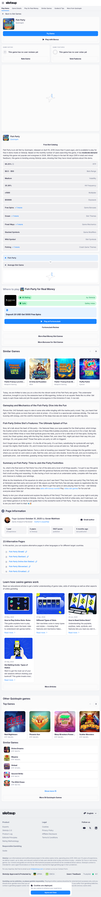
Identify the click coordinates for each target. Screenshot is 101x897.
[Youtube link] (84, 828)
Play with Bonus (52, 39)
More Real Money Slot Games (50, 336)
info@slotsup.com (37, 869)
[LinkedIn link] (96, 828)
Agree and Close (51, 892)
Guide (4, 851)
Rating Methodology (10, 841)
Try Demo (51, 33)
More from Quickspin (74, 8)
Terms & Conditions (50, 837)
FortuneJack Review (50, 327)
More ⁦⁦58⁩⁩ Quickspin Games (50, 797)
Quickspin (14, 139)
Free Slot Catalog (50, 145)
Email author (89, 520)
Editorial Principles (9, 837)
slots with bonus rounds (49, 488)
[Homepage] (11, 3)
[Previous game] (90, 351)
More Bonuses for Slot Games (50, 342)
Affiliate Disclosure (49, 834)
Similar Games (46, 8)
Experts (5, 827)
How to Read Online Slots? (79, 620)
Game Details (16, 8)
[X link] (90, 828)
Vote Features (75, 59)
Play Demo (5, 8)
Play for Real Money (31, 8)
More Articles (50, 687)
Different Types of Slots (46, 620)
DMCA (52, 874)
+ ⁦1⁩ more (18, 208)
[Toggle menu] (3, 3)
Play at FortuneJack (52, 321)
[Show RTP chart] (13, 164)
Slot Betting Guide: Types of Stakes (16, 666)
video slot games (71, 488)
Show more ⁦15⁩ (50, 791)
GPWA (39, 874)
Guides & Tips (59, 8)
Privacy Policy (47, 830)
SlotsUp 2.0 (7, 830)
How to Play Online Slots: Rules (17, 620)
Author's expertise (41, 522)
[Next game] (96, 351)
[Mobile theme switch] (97, 2)
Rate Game (25, 59)
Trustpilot (90, 874)
